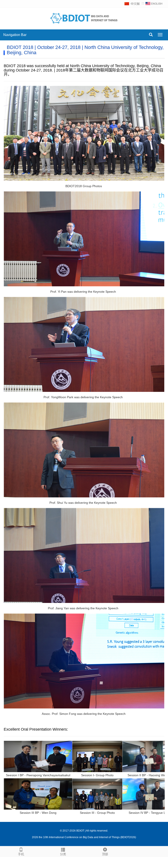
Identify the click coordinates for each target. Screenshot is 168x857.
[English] (154, 3)
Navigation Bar (14, 35)
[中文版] (132, 3)
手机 (21, 854)
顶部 (105, 854)
